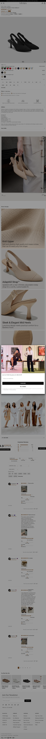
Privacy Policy (6, 389)
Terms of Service (13, 389)
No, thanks (23, 386)
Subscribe (23, 383)
